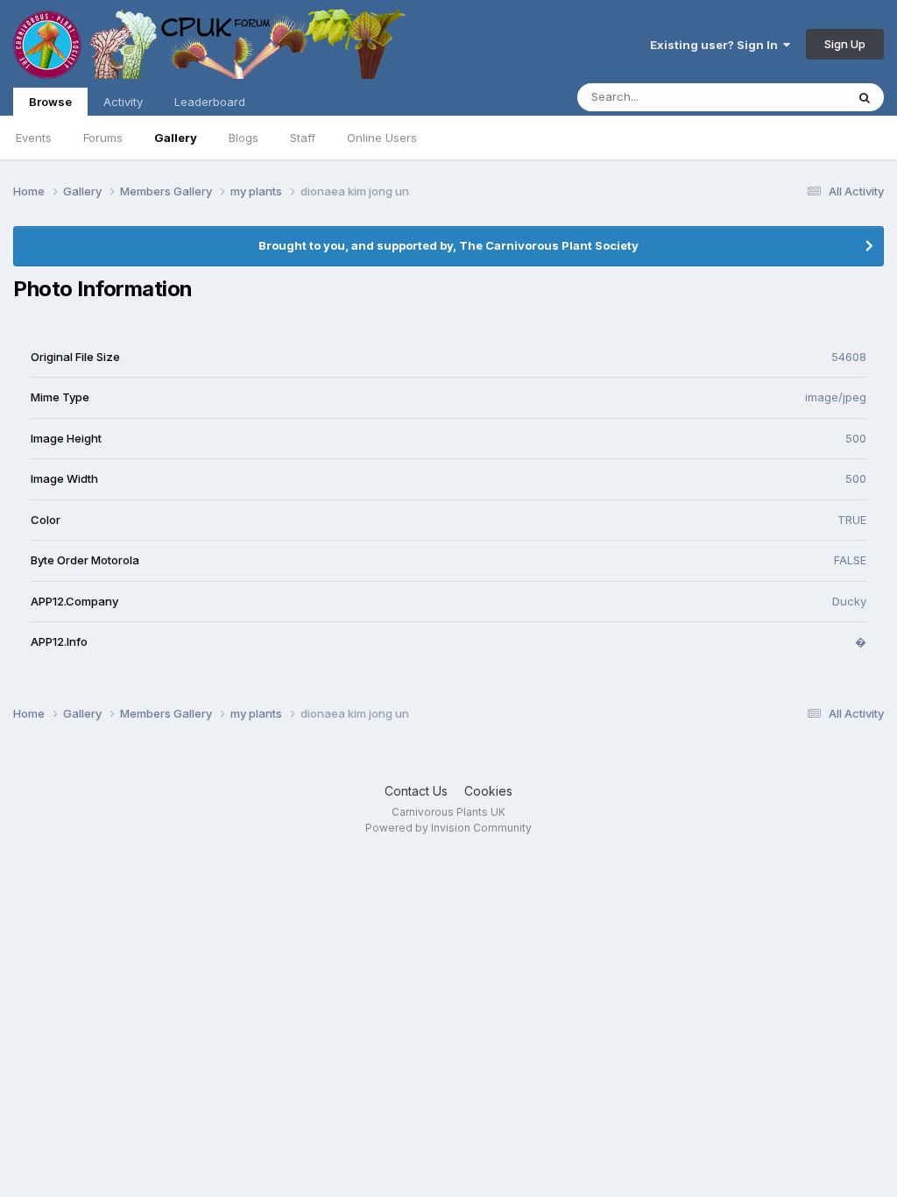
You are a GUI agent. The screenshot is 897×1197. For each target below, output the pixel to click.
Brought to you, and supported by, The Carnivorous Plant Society (448, 245)
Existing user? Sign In (716, 45)
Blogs (243, 138)
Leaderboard (209, 102)
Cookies (488, 790)
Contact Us (416, 790)
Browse (50, 102)
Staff (302, 138)
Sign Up (844, 44)
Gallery (175, 138)
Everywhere (791, 96)
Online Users (382, 138)
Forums (103, 138)
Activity (123, 102)
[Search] (864, 97)
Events (34, 138)
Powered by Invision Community (448, 827)
